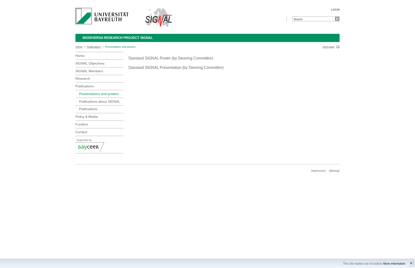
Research (82, 78)
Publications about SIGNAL (99, 101)
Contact (81, 132)
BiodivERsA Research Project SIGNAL (118, 38)
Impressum (318, 171)
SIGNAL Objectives (89, 63)
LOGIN (335, 9)
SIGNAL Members (89, 71)
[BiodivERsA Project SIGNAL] (158, 17)
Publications (94, 46)
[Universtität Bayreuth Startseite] (101, 16)
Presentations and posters (120, 46)
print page (328, 46)
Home (78, 46)
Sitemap (334, 171)
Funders (81, 124)
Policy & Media (86, 117)
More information (394, 263)
